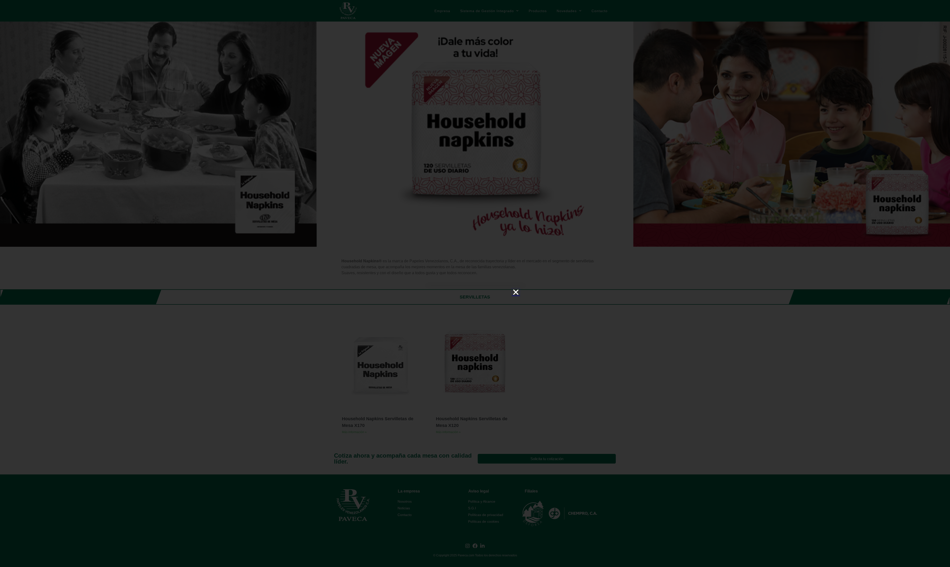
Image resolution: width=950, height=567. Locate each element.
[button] (516, 292)
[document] (475, 283)
